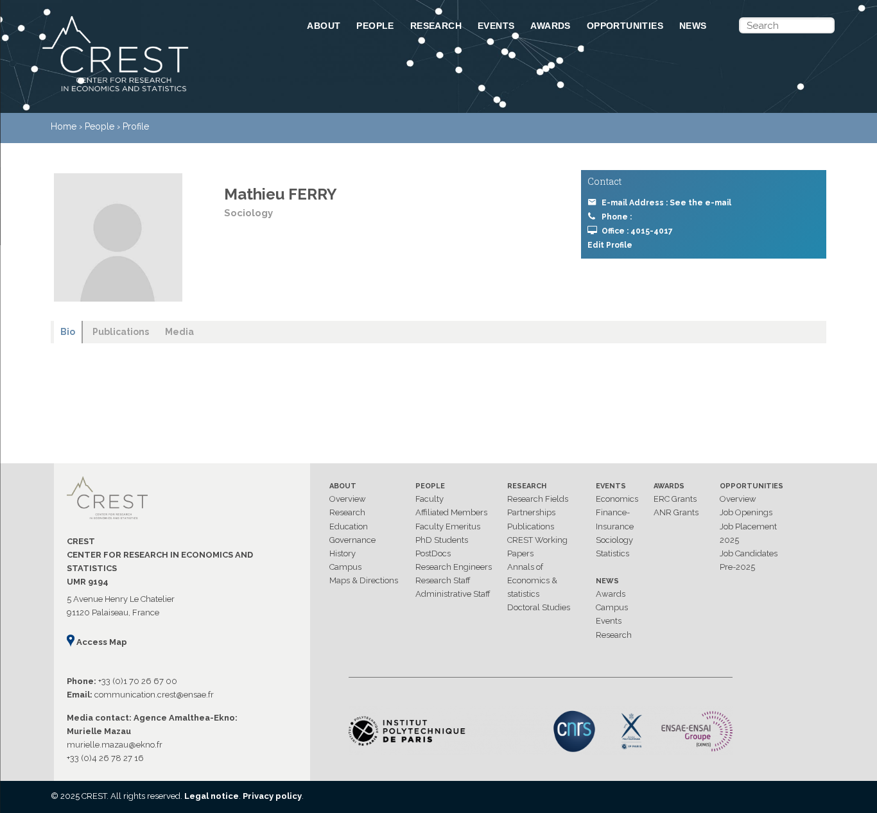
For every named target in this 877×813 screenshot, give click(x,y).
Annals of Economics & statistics (532, 580)
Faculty (429, 499)
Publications (530, 526)
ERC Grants (675, 499)
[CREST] (158, 92)
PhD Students (441, 540)
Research (436, 26)
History (342, 553)
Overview (347, 499)
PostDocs (433, 553)
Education (348, 526)
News (693, 26)
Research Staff (443, 580)
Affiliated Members (451, 512)
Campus (345, 567)
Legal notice (211, 796)
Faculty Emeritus (447, 526)
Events (496, 26)
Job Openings (746, 512)
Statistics (612, 553)
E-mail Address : (666, 202)
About (323, 26)
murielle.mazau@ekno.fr (114, 744)
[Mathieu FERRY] (118, 237)
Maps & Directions (363, 580)
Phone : (617, 216)
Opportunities (625, 26)
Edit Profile (609, 245)
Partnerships (531, 512)
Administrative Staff (453, 594)
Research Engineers (453, 567)
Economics (617, 499)
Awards (550, 26)
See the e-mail (700, 202)
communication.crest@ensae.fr (154, 694)
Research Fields (537, 499)
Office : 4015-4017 (637, 231)
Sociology (614, 540)
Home (63, 126)
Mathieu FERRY (280, 194)
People (375, 26)
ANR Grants (676, 512)
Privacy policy (272, 796)
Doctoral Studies (538, 607)
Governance (352, 540)
